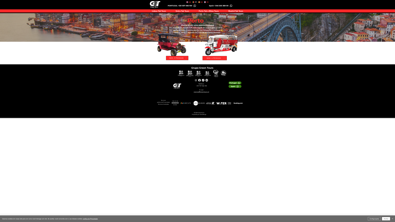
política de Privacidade (90, 219)
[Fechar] (392, 218)
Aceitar (386, 219)
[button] (209, 11)
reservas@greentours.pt (201, 92)
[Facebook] (199, 80)
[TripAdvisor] (206, 80)
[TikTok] (203, 80)
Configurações (374, 219)
